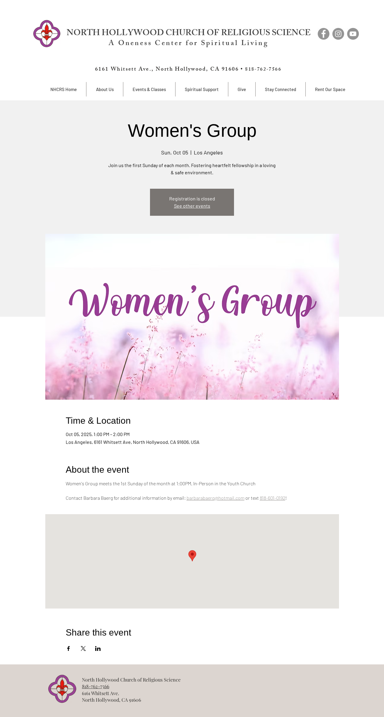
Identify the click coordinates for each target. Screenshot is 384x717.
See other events (192, 206)
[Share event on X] (83, 648)
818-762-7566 (95, 686)
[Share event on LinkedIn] (98, 648)
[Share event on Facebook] (68, 648)
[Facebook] (323, 34)
